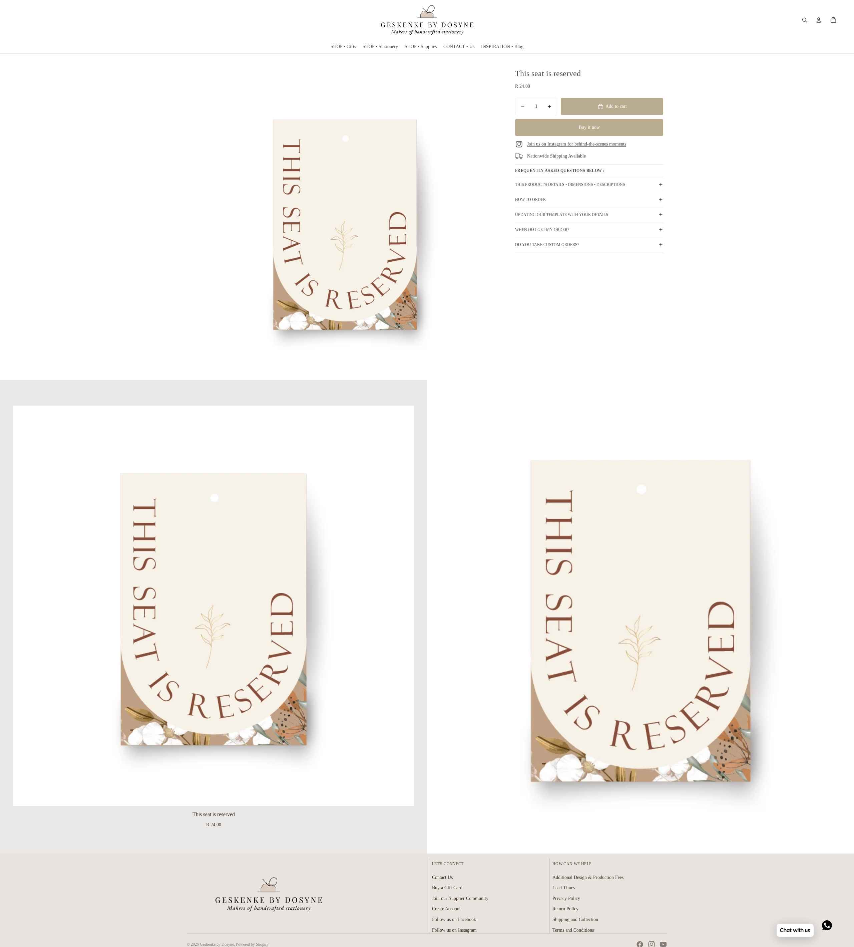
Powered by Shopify (252, 944)
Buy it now (589, 127)
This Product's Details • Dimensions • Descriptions (570, 184)
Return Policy (565, 909)
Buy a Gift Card (447, 887)
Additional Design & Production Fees (587, 877)
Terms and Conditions (573, 930)
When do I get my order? (542, 229)
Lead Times (563, 887)
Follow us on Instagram (454, 930)
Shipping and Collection (575, 919)
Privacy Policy (566, 898)
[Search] (804, 20)
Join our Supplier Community (460, 898)
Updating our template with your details (561, 214)
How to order (530, 199)
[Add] (403, 796)
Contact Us (442, 877)
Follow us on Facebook (454, 919)
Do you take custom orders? (547, 244)
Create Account (446, 909)
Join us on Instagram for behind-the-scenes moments (576, 144)
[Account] (818, 20)
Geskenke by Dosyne (217, 944)
